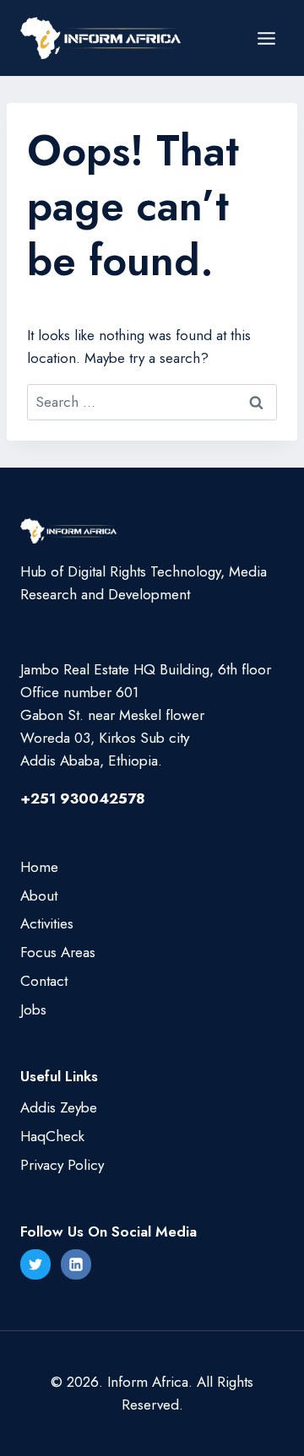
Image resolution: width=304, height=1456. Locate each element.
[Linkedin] (76, 1264)
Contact (44, 981)
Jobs (33, 1009)
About (38, 895)
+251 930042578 (82, 798)
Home (39, 867)
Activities (46, 923)
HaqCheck (52, 1136)
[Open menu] (266, 38)
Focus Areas (57, 952)
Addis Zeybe (58, 1107)
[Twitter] (35, 1264)
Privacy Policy (62, 1165)
